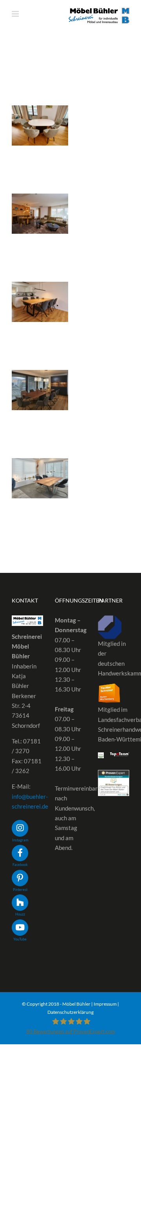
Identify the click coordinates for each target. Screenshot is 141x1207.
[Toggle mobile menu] (16, 14)
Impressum (105, 1004)
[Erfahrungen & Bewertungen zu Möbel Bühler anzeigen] (113, 774)
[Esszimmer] (40, 125)
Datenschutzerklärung (70, 1012)
